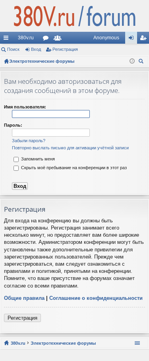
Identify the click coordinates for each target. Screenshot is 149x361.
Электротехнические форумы (63, 343)
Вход (36, 49)
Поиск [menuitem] (142, 62)
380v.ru (26, 38)
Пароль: (13, 125)
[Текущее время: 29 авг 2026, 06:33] (132, 61)
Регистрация (65, 49)
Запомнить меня (37, 158)
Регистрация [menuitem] (144, 39)
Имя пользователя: (25, 106)
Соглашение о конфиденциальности (96, 298)
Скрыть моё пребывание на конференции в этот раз (73, 167)
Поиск (13, 49)
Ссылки (7, 39)
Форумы (47, 39)
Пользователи (59, 39)
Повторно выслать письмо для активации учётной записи (70, 147)
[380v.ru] (74, 16)
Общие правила (24, 298)
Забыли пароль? (28, 140)
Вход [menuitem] (133, 39)
